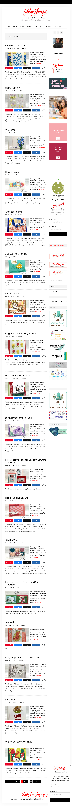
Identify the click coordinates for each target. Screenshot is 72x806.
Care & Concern (20, 74)
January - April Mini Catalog (30, 76)
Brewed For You (9, 240)
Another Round (13, 211)
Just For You (11, 540)
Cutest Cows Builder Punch (23, 404)
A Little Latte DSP (18, 320)
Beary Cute (16, 768)
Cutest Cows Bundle (37, 404)
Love (24, 529)
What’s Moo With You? (17, 375)
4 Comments (19, 90)
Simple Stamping (34, 282)
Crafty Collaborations (11, 686)
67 (31, 782)
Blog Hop (23, 684)
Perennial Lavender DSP (12, 449)
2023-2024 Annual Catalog (21, 72)
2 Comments (18, 175)
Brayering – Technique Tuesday (22, 657)
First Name (52, 219)
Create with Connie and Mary (30, 116)
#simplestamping (17, 444)
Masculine (41, 243)
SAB (6, 245)
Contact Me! (58, 59)
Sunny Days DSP (10, 409)
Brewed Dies (40, 238)
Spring (18, 121)
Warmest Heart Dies (25, 773)
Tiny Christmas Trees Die (29, 613)
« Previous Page (10, 782)
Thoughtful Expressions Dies (37, 245)
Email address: (53, 226)
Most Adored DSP (31, 529)
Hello (20, 76)
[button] (64, 25)
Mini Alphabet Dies (31, 730)
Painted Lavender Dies (32, 161)
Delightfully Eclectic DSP (12, 243)
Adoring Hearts (17, 566)
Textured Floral (37, 449)
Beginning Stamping (18, 524)
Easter (17, 200)
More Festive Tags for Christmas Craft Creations (25, 461)
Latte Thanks (12, 293)
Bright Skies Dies (10, 74)
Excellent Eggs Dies (10, 203)
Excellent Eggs (24, 200)
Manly (7, 688)
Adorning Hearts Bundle (29, 566)
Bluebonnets (16, 156)
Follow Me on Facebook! (57, 245)
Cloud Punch (32, 402)
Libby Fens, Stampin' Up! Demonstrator (36, 15)
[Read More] (38, 63)
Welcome (10, 129)
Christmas (22, 489)
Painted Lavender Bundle (18, 161)
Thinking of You (18, 79)
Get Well (9, 622)
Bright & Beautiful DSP (38, 72)
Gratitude (24, 322)
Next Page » (37, 782)
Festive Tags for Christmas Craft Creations (22, 583)
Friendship (12, 119)
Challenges (28, 74)
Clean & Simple (36, 74)
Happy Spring (12, 87)
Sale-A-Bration (13, 245)
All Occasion (16, 684)
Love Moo (10, 699)
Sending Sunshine (15, 45)
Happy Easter (12, 172)
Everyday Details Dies (34, 526)
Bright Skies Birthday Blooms (21, 333)
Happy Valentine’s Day (17, 497)
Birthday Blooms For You (18, 417)
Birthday (33, 238)
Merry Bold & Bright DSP (16, 770)
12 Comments (19, 660)
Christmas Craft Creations (33, 489)
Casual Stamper (35, 114)
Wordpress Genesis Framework (38, 799)
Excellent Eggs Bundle (35, 200)
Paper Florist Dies (10, 121)
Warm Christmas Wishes (18, 741)
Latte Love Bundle (36, 322)
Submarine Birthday (16, 253)
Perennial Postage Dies (26, 449)
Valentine (23, 531)
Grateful (18, 322)
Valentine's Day (30, 531)
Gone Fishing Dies (20, 119)
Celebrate (17, 240)
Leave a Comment (21, 48)
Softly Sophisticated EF (33, 364)
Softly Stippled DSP (22, 688)
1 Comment (19, 132)
